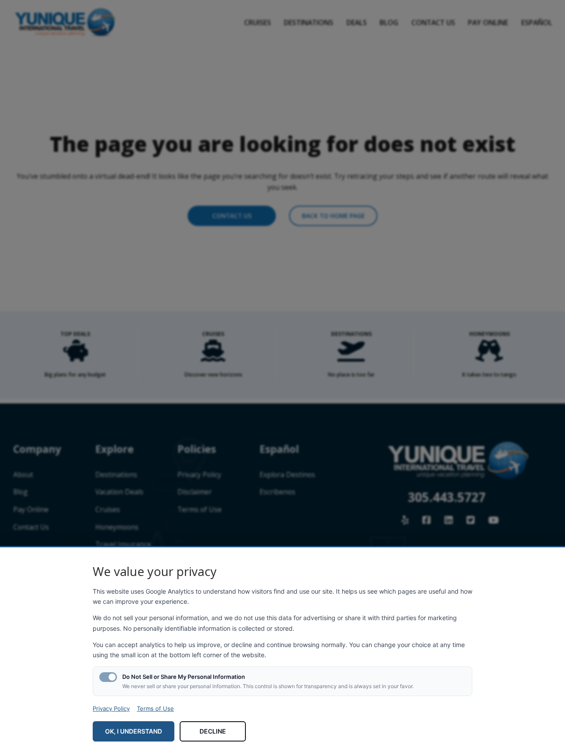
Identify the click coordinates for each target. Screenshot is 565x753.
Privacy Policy (111, 708)
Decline (213, 731)
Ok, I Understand (133, 731)
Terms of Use (155, 708)
